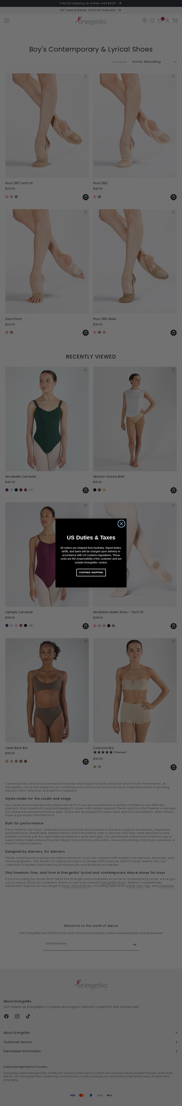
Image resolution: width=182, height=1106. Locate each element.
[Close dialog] (121, 523)
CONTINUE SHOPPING (91, 572)
